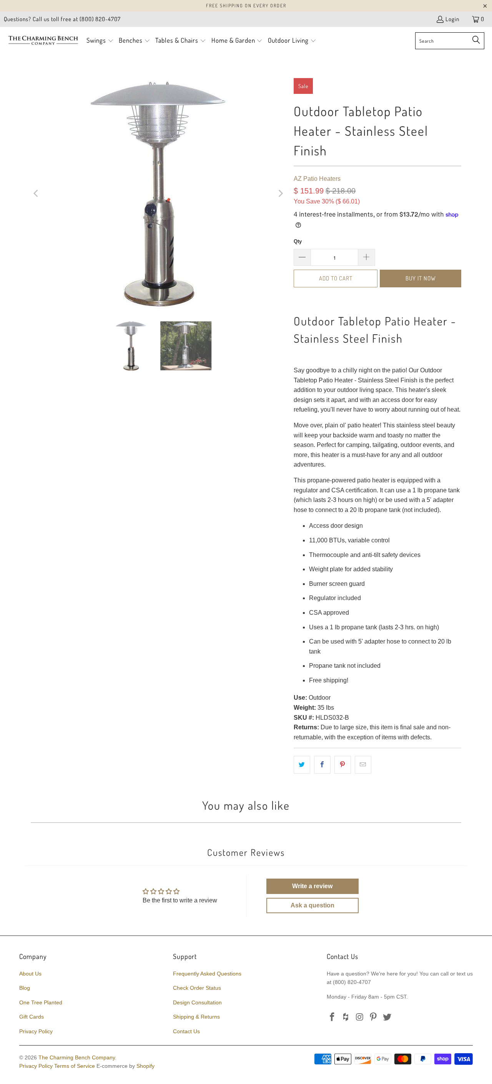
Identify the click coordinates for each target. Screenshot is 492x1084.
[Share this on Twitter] (302, 765)
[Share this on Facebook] (322, 765)
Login (452, 19)
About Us (30, 974)
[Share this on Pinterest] (342, 765)
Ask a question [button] (312, 905)
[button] (100, 41)
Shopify (145, 1066)
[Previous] (36, 193)
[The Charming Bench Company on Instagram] (360, 1017)
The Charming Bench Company (76, 1057)
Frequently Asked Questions (207, 974)
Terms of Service (74, 1066)
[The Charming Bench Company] (43, 41)
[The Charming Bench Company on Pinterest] (373, 1017)
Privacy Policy (36, 1031)
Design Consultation (197, 1002)
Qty (298, 241)
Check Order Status (197, 988)
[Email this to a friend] (363, 765)
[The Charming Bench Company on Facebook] (332, 1017)
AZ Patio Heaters (317, 178)
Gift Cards (31, 1017)
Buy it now (421, 278)
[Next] (280, 193)
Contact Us (186, 1031)
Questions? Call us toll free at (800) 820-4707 (62, 19)
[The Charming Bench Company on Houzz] (346, 1017)
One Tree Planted (40, 1002)
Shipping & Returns (196, 1017)
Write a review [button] (312, 886)
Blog (24, 988)
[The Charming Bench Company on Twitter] (387, 1017)
